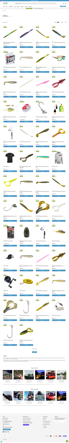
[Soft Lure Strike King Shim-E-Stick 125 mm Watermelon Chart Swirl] (10, 33)
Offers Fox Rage (29, 401)
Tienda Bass (5, 439)
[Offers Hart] (50, 396)
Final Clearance (29, 8)
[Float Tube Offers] (50, 374)
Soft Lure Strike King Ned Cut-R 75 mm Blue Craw (58, 42)
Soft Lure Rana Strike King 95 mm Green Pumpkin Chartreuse (26, 341)
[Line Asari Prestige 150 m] (26, 108)
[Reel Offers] (18, 374)
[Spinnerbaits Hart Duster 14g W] (59, 306)
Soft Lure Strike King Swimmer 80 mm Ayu (41, 290)
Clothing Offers (61, 380)
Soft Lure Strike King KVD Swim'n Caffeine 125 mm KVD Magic (42, 192)
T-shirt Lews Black (5, 166)
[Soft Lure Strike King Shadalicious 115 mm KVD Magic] (10, 83)
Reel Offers (18, 380)
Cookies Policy (45, 427)
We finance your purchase (46, 424)
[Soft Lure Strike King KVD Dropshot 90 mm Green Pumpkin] (42, 306)
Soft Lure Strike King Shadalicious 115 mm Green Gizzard (26, 266)
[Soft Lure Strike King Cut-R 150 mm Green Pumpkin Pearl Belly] (42, 33)
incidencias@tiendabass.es (8, 421)
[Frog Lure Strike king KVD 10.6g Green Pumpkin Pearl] (10, 133)
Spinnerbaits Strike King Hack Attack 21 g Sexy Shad (9, 117)
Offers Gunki (40, 401)
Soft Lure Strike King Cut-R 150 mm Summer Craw (58, 191)
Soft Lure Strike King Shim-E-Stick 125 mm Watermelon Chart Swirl (9, 43)
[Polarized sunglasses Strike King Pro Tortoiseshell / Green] (59, 58)
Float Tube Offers (51, 380)
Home (3, 10)
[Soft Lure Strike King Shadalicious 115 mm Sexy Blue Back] (59, 282)
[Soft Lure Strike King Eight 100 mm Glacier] (26, 83)
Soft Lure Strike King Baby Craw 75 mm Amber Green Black (58, 142)
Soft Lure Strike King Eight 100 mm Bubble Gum (42, 265)
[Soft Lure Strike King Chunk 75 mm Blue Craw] (42, 207)
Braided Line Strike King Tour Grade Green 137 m (9, 67)
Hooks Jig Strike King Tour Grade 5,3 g (25, 315)
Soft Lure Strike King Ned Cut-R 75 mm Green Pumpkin (26, 216)
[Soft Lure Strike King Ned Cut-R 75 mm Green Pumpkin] (26, 207)
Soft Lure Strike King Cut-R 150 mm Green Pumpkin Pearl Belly (42, 43)
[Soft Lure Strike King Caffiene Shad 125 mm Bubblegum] (42, 83)
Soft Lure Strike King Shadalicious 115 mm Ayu (26, 67)
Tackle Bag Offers (40, 380)
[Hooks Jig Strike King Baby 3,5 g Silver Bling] (42, 108)
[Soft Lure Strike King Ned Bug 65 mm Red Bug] (59, 83)
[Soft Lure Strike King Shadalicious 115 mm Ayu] (26, 58)
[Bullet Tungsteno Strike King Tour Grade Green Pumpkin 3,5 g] (26, 232)
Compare (56, 22)
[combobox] (35, 3)
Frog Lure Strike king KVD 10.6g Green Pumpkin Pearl (9, 142)
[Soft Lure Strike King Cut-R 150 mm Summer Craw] (59, 182)
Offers (5, 10)
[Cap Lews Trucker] (10, 257)
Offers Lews (61, 401)
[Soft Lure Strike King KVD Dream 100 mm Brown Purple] (26, 33)
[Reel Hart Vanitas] (10, 282)
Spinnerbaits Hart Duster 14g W (56, 315)
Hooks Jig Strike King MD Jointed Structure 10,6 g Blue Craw (9, 216)
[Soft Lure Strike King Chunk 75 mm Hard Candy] (10, 306)
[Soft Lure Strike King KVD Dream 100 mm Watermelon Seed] (42, 58)
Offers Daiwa (18, 401)
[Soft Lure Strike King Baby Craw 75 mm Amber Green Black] (59, 133)
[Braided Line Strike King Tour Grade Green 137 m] (10, 58)
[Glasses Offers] (29, 374)
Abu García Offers (8, 401)
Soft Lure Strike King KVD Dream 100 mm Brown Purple (26, 43)
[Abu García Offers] (7, 396)
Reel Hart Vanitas (5, 290)
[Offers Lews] (61, 396)
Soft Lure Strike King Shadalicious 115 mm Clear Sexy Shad (26, 192)
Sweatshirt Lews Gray (55, 166)
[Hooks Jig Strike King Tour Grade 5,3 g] (26, 306)
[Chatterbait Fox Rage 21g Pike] (59, 232)
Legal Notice (44, 418)
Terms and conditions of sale (47, 421)
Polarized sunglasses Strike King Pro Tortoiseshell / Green (58, 68)
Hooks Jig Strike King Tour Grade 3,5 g (8, 340)
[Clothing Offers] (61, 374)
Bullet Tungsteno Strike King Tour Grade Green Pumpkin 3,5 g (26, 241)
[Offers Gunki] (40, 396)
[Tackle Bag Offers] (40, 374)
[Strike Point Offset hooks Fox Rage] (10, 232)
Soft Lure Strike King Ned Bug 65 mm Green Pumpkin (57, 266)
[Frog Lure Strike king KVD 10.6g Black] (42, 232)
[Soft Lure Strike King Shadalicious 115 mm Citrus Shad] (42, 157)
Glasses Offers (29, 380)
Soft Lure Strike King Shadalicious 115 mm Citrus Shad (42, 167)
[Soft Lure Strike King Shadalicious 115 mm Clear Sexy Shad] (26, 182)
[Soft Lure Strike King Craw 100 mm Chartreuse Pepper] (10, 182)
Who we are (44, 419)
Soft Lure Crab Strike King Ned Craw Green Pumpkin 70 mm (25, 167)
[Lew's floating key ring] (26, 282)
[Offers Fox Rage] (29, 396)
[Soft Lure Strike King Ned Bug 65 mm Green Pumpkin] (59, 257)
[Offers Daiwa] (18, 396)
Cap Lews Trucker (5, 265)
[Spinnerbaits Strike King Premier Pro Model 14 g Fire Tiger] (59, 108)
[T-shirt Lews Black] (10, 157)
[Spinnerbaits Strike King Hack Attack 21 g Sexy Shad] (10, 108)
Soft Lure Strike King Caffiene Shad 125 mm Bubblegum (41, 92)
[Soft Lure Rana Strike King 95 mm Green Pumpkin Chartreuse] (26, 331)
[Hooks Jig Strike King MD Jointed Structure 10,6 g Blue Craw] (10, 207)
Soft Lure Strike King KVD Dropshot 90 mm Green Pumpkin (42, 316)
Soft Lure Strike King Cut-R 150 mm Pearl (25, 141)
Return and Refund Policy (46, 422)
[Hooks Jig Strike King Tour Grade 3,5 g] (10, 331)
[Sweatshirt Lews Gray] (59, 157)
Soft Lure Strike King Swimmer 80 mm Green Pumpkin (42, 142)
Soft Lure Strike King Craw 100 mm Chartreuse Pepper (9, 192)
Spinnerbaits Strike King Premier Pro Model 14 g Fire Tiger (58, 117)
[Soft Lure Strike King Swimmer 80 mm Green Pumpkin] (42, 133)
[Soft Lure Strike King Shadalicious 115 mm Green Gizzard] (26, 257)
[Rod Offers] (7, 374)
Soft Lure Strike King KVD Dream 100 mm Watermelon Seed (41, 68)
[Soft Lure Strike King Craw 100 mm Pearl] (59, 207)
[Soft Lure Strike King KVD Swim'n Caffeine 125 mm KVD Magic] (42, 182)
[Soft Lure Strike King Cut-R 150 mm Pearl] (26, 133)
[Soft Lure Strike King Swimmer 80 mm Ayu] (42, 282)
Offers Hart (51, 401)
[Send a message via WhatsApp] (1, 442)
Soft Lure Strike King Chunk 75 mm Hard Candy (9, 315)
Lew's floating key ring (23, 290)
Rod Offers (7, 380)
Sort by (4, 22)
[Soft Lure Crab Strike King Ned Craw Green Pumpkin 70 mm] (26, 157)
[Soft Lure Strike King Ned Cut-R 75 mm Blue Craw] (59, 33)
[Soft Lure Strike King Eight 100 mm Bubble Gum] (42, 257)
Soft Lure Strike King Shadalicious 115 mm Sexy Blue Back (58, 291)
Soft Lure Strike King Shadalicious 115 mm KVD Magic (9, 92)
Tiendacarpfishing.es (7, 429)
